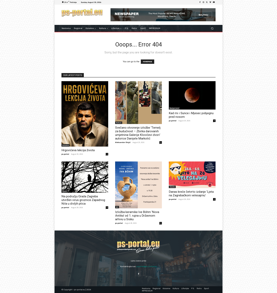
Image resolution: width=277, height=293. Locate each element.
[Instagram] (203, 2)
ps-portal (65, 154)
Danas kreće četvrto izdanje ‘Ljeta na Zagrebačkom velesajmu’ (191, 193)
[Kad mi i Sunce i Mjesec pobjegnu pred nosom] (192, 95)
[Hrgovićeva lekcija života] (84, 114)
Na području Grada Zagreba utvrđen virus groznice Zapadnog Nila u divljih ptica (83, 200)
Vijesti (64, 191)
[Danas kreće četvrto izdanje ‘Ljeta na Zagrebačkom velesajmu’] (192, 174)
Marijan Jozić (174, 108)
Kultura (118, 123)
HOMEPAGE (147, 62)
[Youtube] (214, 2)
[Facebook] (200, 2)
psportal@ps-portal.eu (146, 266)
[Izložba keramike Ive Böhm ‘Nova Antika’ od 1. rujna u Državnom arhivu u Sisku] (138, 184)
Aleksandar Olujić (123, 142)
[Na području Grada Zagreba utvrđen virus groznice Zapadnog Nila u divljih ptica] (84, 177)
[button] (212, 28)
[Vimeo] (210, 2)
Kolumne (65, 145)
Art (117, 207)
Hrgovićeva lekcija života (78, 150)
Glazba (172, 187)
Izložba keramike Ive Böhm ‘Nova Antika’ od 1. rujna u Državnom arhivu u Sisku (137, 215)
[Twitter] (207, 2)
